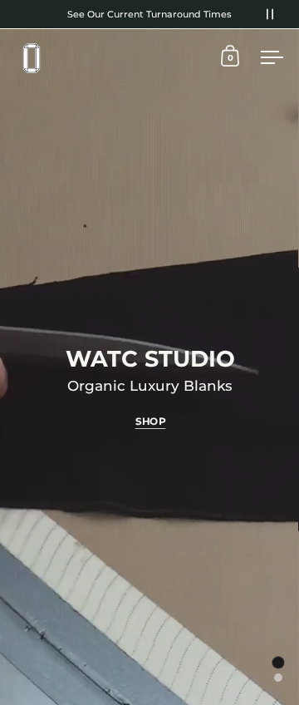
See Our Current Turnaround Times (149, 14)
